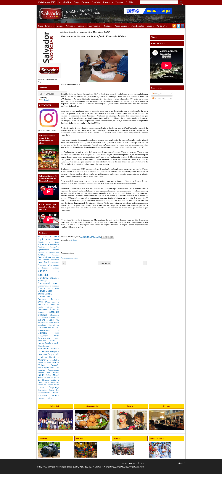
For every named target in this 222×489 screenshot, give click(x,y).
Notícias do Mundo (48, 350)
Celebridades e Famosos (48, 266)
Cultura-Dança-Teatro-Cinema (45, 292)
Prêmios (41, 367)
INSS (57, 333)
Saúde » (150, 26)
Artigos (45, 254)
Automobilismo (45, 257)
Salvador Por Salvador (48, 372)
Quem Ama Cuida (51, 368)
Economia (54, 312)
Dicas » (60, 26)
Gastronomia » (95, 26)
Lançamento (46, 338)
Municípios (44, 348)
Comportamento (45, 286)
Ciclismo (56, 268)
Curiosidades (44, 296)
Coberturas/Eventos (47, 283)
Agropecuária (44, 250)
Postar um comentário (69, 258)
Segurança (54, 387)
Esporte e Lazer (47, 320)
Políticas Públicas (48, 363)
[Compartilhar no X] (109, 237)
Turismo (55, 392)
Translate (47, 100)
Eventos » (49, 26)
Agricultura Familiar (48, 246)
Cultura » (108, 26)
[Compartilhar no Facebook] (112, 237)
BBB (40, 260)
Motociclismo (43, 346)
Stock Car (54, 390)
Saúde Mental (52, 375)
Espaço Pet (54, 317)
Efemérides (54, 315)
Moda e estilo (52, 343)
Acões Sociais (52, 239)
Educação (44, 314)
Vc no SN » (161, 26)
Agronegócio (54, 247)
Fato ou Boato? (48, 323)
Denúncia (55, 299)
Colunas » (81, 26)
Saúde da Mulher (46, 377)
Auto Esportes (138, 26)
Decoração (44, 299)
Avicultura (55, 257)
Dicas (41, 301)
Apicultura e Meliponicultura (48, 252)
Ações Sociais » (122, 26)
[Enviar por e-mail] (102, 237)
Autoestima (55, 255)
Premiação (55, 365)
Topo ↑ (182, 463)
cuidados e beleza (45, 398)
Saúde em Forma (46, 385)
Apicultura (55, 250)
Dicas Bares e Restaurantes (48, 303)
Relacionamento (53, 370)
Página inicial (104, 263)
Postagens (158, 94)
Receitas (43, 370)
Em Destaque (43, 317)
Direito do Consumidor (48, 308)
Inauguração (45, 335)
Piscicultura (49, 360)
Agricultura (44, 244)
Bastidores (54, 259)
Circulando (44, 278)
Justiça (56, 335)
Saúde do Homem (48, 378)
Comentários (159, 98)
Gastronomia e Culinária (48, 331)
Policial (48, 362)
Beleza (41, 262)
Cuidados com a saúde (48, 288)
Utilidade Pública (48, 395)
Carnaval (43, 265)
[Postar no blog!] (105, 237)
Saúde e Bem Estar (51, 382)
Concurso (55, 286)
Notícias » (70, 26)
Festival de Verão (51, 327)
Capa (40, 26)
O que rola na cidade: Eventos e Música (48, 357)
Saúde (42, 375)
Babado (47, 259)
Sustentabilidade (44, 393)
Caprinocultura (54, 262)
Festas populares (48, 323)
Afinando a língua (48, 242)
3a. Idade (44, 236)
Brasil (47, 262)
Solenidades (43, 390)
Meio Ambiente (48, 339)
